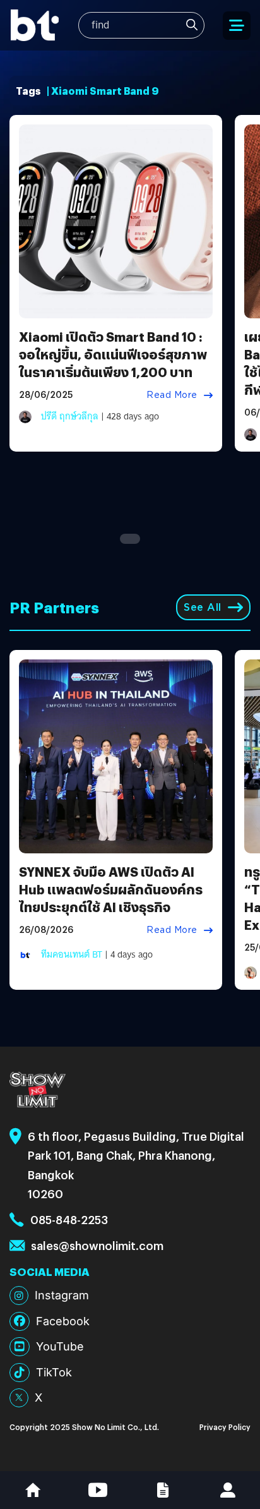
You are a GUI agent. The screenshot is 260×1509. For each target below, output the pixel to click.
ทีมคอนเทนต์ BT (71, 954)
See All (203, 607)
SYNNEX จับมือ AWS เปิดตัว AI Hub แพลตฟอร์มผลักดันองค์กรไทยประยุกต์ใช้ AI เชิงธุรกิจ (111, 889)
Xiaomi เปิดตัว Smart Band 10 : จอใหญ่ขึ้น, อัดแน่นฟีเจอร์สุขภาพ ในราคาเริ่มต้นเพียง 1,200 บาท (113, 354)
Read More (172, 395)
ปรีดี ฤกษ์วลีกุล (69, 416)
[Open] (237, 25)
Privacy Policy (225, 1426)
